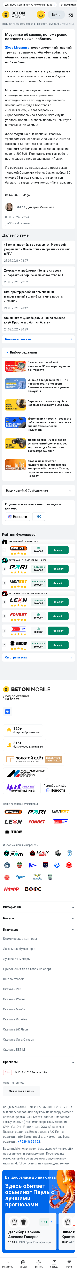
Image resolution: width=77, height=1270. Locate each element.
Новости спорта (24, 23)
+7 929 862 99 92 (29, 1141)
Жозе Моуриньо (17, 47)
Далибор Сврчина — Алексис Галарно (29, 4)
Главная (7, 23)
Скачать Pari (12, 989)
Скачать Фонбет (15, 1019)
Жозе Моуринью (19, 223)
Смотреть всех (16, 657)
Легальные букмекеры (19, 949)
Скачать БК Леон (15, 1029)
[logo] (13, 14)
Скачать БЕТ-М (14, 1049)
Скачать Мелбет (15, 1009)
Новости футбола (48, 23)
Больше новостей (18, 339)
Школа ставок (13, 979)
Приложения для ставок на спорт (27, 969)
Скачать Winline (14, 999)
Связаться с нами (21, 1091)
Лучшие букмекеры (16, 959)
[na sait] (58, 550)
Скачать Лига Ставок (18, 1039)
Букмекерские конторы (20, 939)
